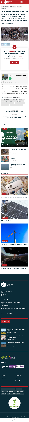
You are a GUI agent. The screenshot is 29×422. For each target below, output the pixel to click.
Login (25, 2)
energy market (5, 391)
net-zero (13, 99)
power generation (20, 99)
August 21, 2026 (12, 332)
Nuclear (19, 6)
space (23, 103)
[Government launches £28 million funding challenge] (14, 185)
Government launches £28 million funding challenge (14, 197)
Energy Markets (19, 380)
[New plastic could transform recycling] (5, 159)
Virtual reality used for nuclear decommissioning (13, 268)
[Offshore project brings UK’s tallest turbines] (5, 167)
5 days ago (14, 153)
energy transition (5, 99)
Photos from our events (6, 313)
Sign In (20, 66)
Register (14, 62)
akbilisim (17, 417)
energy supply (16, 97)
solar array (4, 103)
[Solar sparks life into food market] (14, 209)
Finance (4, 128)
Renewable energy (14, 101)
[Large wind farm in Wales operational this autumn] (14, 233)
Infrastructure (4, 380)
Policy (16, 378)
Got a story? (5, 321)
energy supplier (20, 391)
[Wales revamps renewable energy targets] (3, 331)
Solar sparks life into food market (9, 220)
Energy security (8, 97)
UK (22, 393)
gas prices (4, 393)
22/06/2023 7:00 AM (5, 25)
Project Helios (5, 101)
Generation (13, 6)
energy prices (12, 391)
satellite (21, 101)
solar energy (11, 103)
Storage (4, 8)
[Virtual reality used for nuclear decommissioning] (14, 257)
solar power (18, 103)
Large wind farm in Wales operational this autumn (14, 244)
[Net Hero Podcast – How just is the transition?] (14, 137)
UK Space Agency (14, 104)
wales (21, 104)
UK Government (5, 104)
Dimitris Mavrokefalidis (7, 23)
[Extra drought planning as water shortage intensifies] (3, 344)
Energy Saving (5, 6)
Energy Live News (9, 416)
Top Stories (3, 378)
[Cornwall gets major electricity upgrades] (5, 152)
